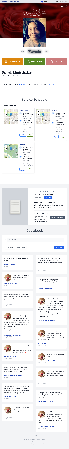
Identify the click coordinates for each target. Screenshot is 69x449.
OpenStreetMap (36, 444)
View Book (38, 197)
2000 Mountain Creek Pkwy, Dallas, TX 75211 (28, 163)
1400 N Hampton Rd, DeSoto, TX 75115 (27, 128)
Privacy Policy (29, 441)
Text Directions (22, 135)
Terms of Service (39, 441)
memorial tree (23, 84)
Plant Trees (30, 134)
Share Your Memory (57, 218)
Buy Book (48, 197)
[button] (11, 115)
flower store (51, 84)
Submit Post (58, 247)
